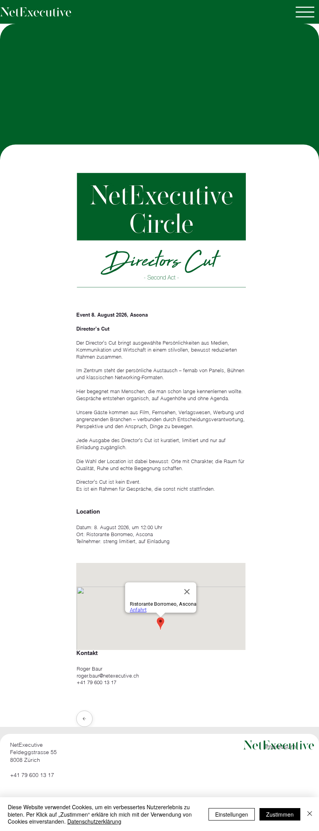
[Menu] (305, 12)
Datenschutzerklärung (94, 821)
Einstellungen (231, 814)
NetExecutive (26, 744)
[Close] (84, 719)
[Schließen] (309, 814)
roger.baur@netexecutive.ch (108, 675)
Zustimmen (280, 814)
